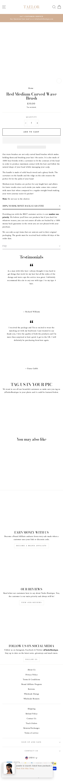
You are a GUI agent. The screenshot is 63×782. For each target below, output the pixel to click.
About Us (32, 670)
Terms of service (31, 733)
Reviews (31, 689)
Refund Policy (31, 714)
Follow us (31, 659)
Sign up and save (31, 742)
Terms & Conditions (31, 679)
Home (30, 88)
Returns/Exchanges (31, 728)
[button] (31, 140)
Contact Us (31, 718)
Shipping (31, 709)
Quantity (31, 117)
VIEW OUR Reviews (31, 602)
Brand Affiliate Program (31, 684)
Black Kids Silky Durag (25, 768)
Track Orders (31, 723)
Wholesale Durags (31, 694)
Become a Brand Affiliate (31, 546)
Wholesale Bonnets (32, 699)
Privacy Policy (31, 675)
